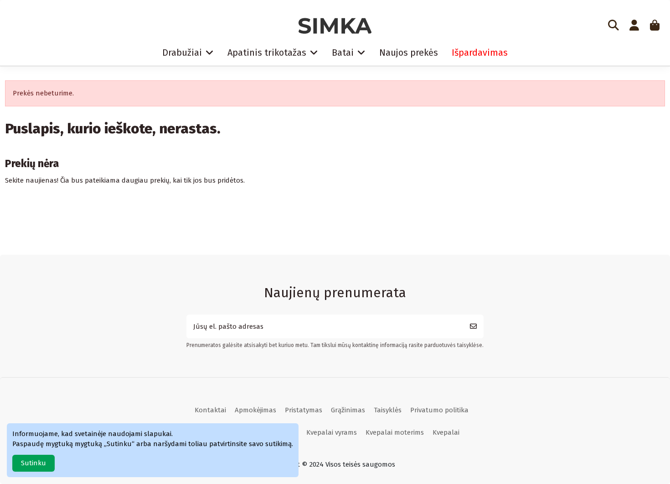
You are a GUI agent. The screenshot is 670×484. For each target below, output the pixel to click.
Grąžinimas (348, 410)
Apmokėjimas (255, 410)
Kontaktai (210, 410)
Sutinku (33, 463)
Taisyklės (388, 410)
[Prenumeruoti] (473, 327)
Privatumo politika (439, 410)
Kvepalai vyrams (331, 432)
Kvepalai (446, 432)
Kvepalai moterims (395, 432)
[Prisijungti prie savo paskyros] (634, 26)
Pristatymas (303, 410)
